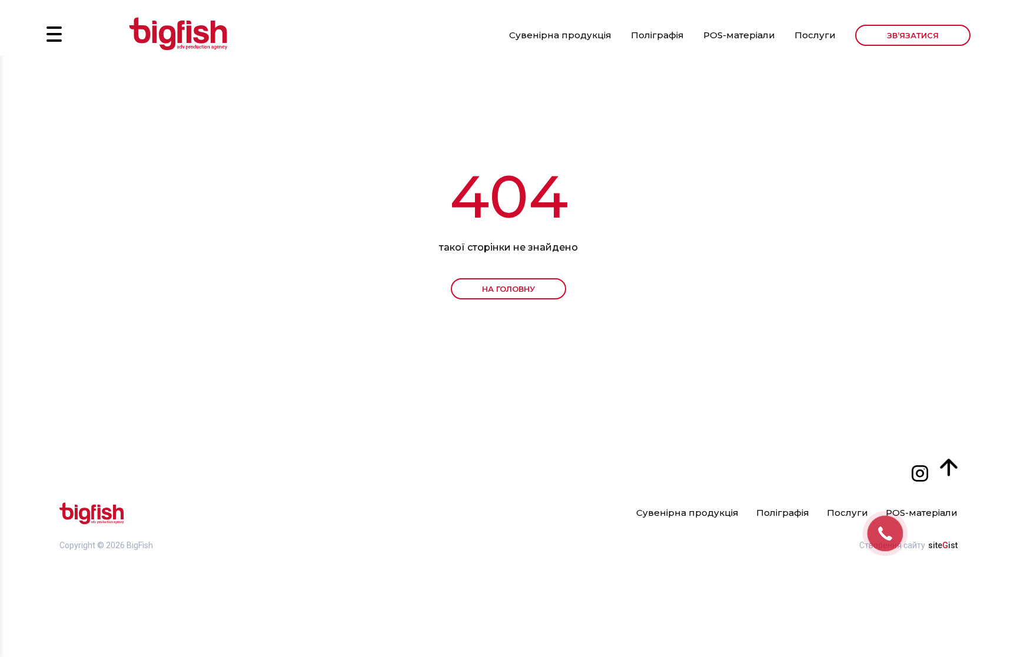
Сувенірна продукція (560, 35)
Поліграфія (657, 35)
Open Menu (54, 34)
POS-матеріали (739, 35)
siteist (943, 545)
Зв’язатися (913, 35)
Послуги (815, 35)
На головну (508, 289)
